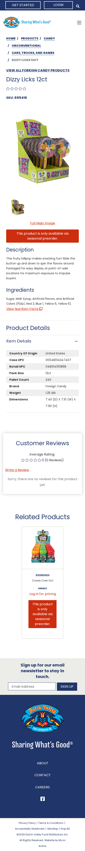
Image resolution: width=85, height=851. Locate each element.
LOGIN (58, 4)
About (42, 763)
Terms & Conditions (50, 823)
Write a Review (17, 470)
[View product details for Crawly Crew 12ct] (42, 548)
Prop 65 (65, 828)
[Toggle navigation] (79, 22)
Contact (42, 775)
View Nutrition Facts (22, 309)
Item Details (18, 341)
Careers (42, 787)
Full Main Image (42, 223)
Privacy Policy (27, 823)
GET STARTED (23, 5)
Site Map (52, 828)
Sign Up (67, 686)
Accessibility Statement (30, 828)
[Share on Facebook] (42, 799)
